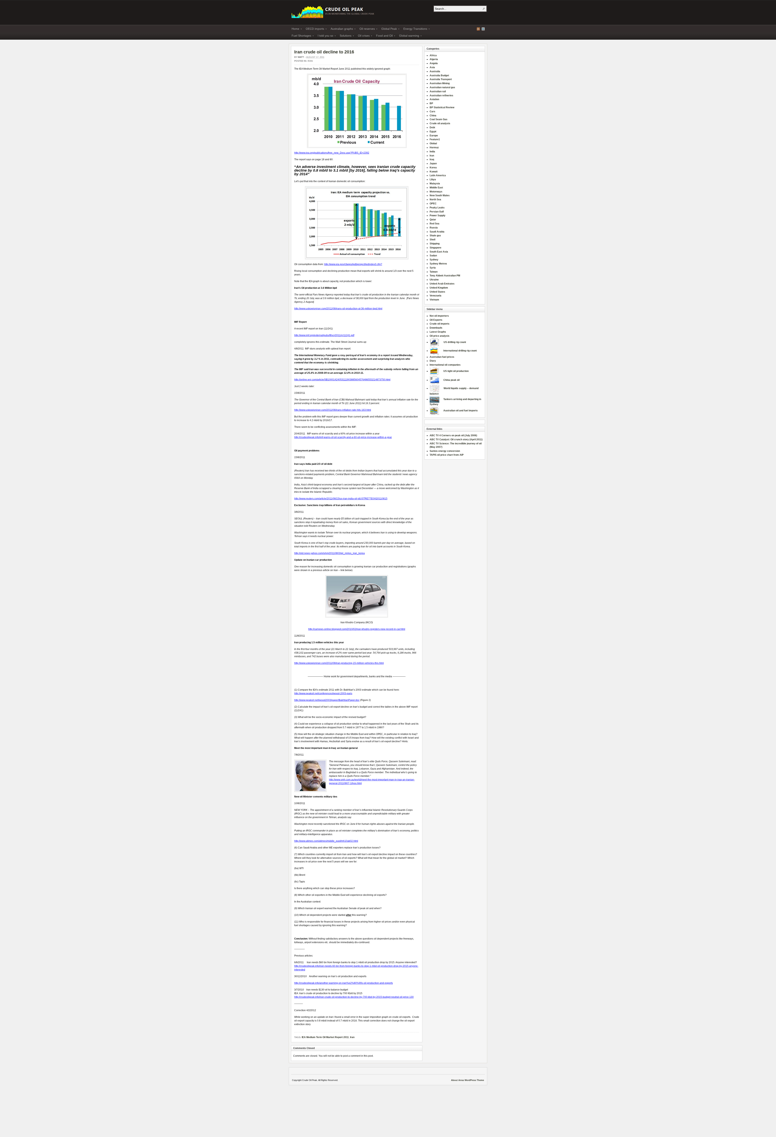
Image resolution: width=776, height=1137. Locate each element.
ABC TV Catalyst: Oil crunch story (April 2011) (456, 439)
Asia (432, 67)
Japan (433, 163)
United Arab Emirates (442, 283)
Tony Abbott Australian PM (445, 275)
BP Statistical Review (442, 107)
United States (437, 291)
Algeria (434, 59)
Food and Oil (383, 36)
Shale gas (435, 235)
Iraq (432, 159)
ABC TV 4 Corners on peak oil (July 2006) (453, 435)
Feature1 (435, 139)
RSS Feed (478, 29)
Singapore (435, 247)
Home (294, 29)
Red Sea (434, 223)
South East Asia (439, 251)
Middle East (436, 187)
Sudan (433, 255)
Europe (434, 135)
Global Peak (388, 29)
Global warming (408, 36)
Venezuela (435, 295)
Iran (310, 61)
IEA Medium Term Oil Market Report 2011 (325, 1037)
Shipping (435, 243)
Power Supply (437, 215)
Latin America (438, 175)
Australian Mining (440, 83)
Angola (434, 63)
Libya (433, 179)
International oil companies (445, 364)
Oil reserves (366, 29)
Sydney (434, 259)
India (432, 151)
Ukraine (434, 279)
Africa (433, 55)
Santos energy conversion (445, 451)
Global (433, 143)
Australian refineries (441, 95)
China (433, 115)
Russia (434, 227)
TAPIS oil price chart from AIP (447, 454)
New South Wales (440, 195)
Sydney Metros (438, 263)
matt (301, 57)
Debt (432, 127)
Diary (433, 360)
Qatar (433, 219)
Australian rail (438, 91)
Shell (432, 239)
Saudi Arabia (437, 231)
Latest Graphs (438, 331)
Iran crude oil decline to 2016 (324, 51)
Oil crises (362, 36)
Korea (433, 167)
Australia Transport (441, 79)
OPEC (433, 203)
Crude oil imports (439, 323)
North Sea (435, 199)
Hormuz (434, 147)
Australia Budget (439, 75)
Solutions (344, 36)
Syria (433, 267)
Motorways (436, 191)
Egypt (433, 131)
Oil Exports (436, 319)
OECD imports (313, 29)
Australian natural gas (442, 87)
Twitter (483, 29)
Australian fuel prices (442, 357)
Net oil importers (439, 315)
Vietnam (434, 299)
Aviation (434, 99)
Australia (435, 71)
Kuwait (434, 171)
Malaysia (435, 183)
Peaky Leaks (437, 207)
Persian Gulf (437, 211)
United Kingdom (439, 287)
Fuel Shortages (300, 36)
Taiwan (434, 271)
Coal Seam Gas (438, 119)
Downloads (436, 327)
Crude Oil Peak (333, 11)
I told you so (324, 36)
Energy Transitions (414, 29)
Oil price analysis (439, 335)
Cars (432, 111)
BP (431, 103)
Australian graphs (340, 29)
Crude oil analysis (440, 123)
